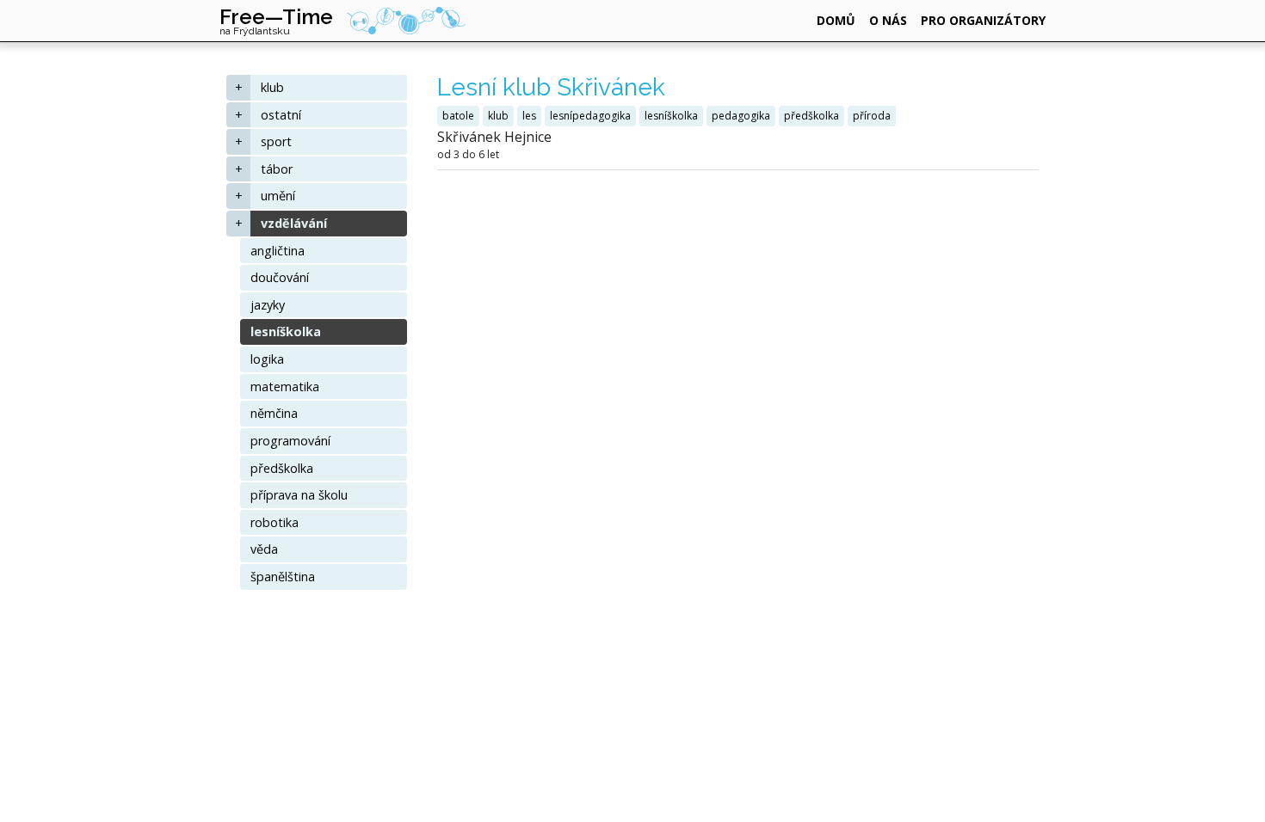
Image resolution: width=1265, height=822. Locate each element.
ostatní (281, 115)
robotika (274, 522)
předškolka (281, 468)
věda (264, 549)
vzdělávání (294, 223)
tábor (277, 169)
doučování (279, 277)
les (529, 115)
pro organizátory (983, 20)
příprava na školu (299, 495)
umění (278, 195)
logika (267, 359)
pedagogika (741, 115)
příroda (872, 115)
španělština (282, 576)
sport (276, 141)
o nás (888, 20)
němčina (274, 413)
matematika (284, 386)
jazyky (267, 305)
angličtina (277, 250)
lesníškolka (285, 331)
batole (458, 115)
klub (272, 87)
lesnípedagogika (590, 115)
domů (836, 20)
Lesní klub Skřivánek (551, 87)
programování (290, 440)
